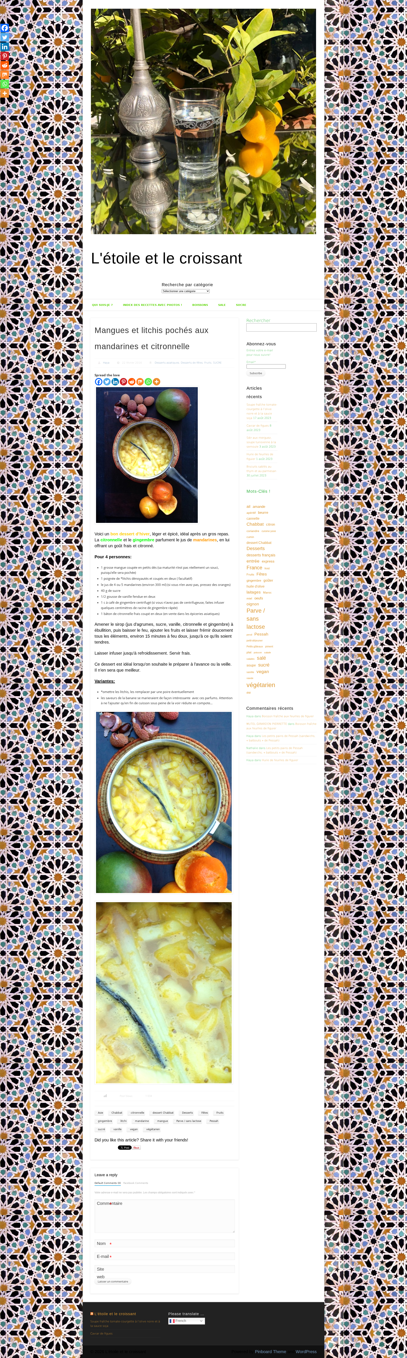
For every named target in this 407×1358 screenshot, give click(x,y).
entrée (253, 561)
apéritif (251, 512)
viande (250, 678)
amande (259, 506)
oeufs (258, 598)
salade (267, 652)
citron (270, 524)
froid (267, 568)
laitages (254, 592)
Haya (106, 362)
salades (251, 659)
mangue (162, 1121)
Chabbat (117, 1112)
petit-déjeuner (255, 640)
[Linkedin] (115, 381)
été (249, 692)
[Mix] (140, 381)
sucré (101, 1129)
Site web (101, 1273)
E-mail (104, 1257)
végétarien (153, 1129)
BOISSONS (200, 305)
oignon (253, 604)
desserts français (261, 555)
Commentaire (104, 1204)
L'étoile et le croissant (166, 258)
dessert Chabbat (163, 1112)
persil (249, 634)
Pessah (214, 1121)
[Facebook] (98, 381)
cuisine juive (269, 531)
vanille (117, 1129)
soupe (251, 665)
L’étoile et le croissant (115, 1314)
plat (249, 652)
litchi (123, 1121)
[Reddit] (131, 381)
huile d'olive (256, 586)
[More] (156, 381)
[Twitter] (107, 381)
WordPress (306, 1351)
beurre (263, 513)
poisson (258, 652)
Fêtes (204, 1112)
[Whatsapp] (148, 381)
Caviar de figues (258, 425)
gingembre (105, 1121)
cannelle (253, 518)
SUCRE (241, 305)
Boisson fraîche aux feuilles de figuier (288, 716)
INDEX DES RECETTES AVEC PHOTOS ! (152, 305)
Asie (100, 1112)
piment (269, 646)
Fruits (207, 362)
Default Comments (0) (108, 1183)
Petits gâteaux (255, 646)
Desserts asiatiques (167, 362)
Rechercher (258, 320)
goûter (268, 580)
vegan (134, 1129)
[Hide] (1, 102)
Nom (104, 1244)
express (268, 561)
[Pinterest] (123, 381)
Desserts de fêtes (192, 362)
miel (249, 598)
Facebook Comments (135, 1183)
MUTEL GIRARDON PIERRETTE (266, 723)
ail (248, 506)
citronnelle (137, 1112)
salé (261, 658)
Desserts (187, 1112)
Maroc (267, 592)
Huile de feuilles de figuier (280, 760)
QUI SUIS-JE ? (102, 305)
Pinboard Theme (270, 1351)
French (180, 1321)
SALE (222, 305)
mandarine (142, 1121)
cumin (250, 537)
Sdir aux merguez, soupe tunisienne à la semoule (261, 442)
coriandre (253, 531)
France (254, 567)
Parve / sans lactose (188, 1121)
